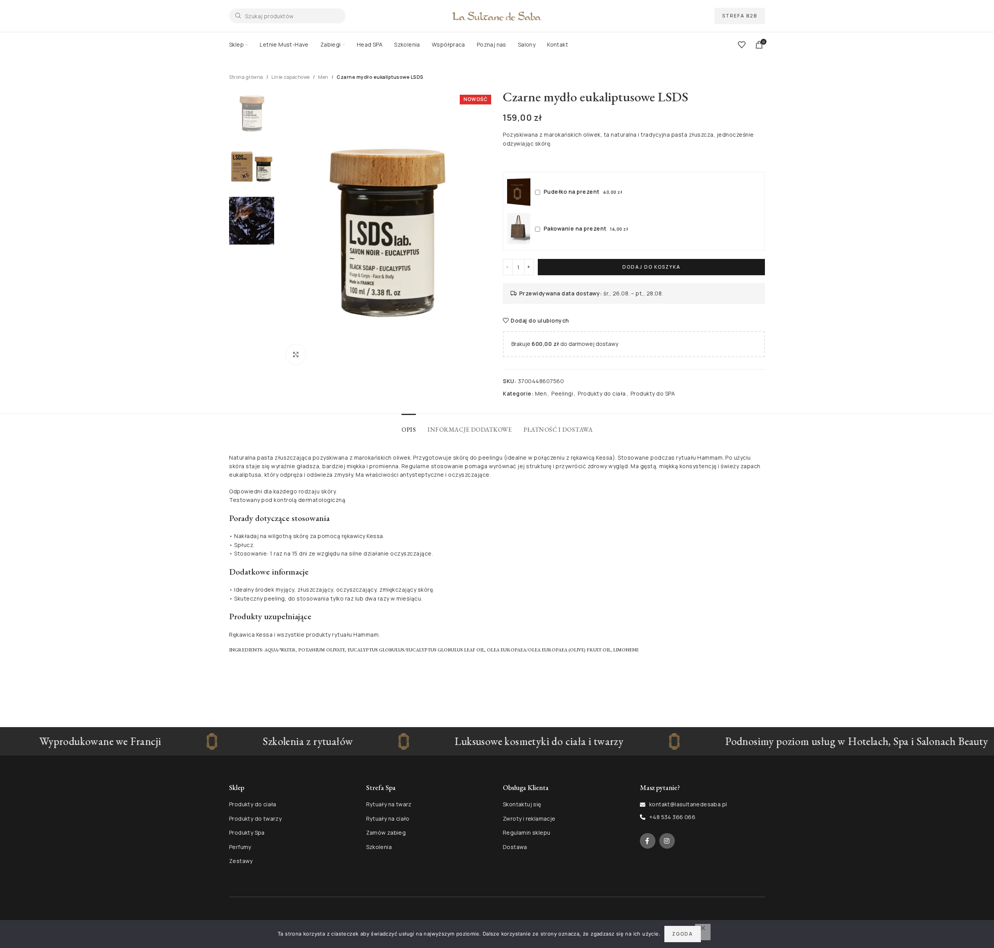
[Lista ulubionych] (741, 44)
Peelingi (562, 393)
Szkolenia (379, 847)
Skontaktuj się (522, 804)
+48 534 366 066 (672, 817)
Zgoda (682, 934)
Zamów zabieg (386, 832)
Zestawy (241, 861)
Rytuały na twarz (389, 804)
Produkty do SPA (653, 393)
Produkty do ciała (602, 393)
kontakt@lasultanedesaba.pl (688, 804)
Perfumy (240, 847)
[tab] (408, 426)
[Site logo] (497, 15)
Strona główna (246, 77)
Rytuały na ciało (388, 818)
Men (323, 77)
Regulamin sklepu (526, 832)
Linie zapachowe (290, 77)
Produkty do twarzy (255, 818)
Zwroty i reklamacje (529, 818)
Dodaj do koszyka (651, 267)
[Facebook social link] (647, 841)
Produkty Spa (247, 832)
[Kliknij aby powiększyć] (296, 354)
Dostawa (515, 847)
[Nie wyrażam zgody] (703, 932)
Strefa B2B (739, 15)
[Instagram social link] (667, 841)
